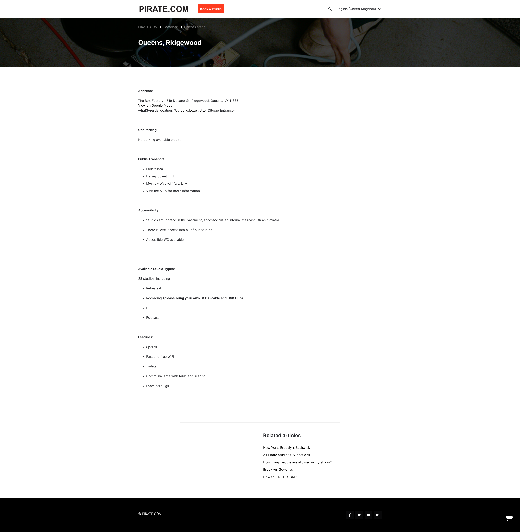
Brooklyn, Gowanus (278, 469)
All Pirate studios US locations (286, 455)
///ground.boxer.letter (190, 110)
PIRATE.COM (148, 27)
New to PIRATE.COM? (280, 477)
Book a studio (211, 9)
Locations (170, 27)
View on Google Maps (155, 105)
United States (194, 27)
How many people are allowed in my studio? (297, 462)
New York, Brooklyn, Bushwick (286, 447)
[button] (359, 9)
